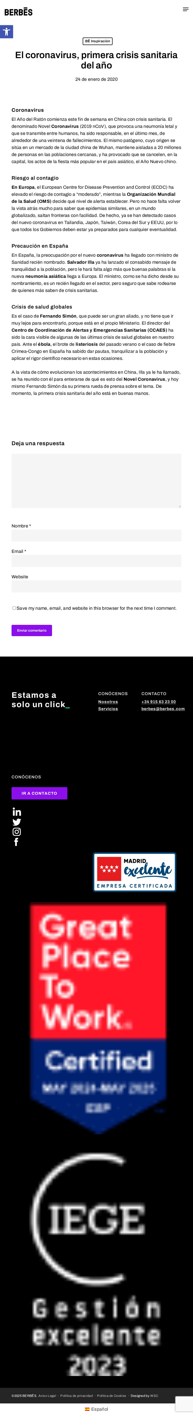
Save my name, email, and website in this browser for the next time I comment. (97, 608)
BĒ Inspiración (97, 41)
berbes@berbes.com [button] (163, 709)
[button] (6, 31)
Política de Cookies (111, 1396)
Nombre (21, 525)
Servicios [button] (108, 709)
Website (20, 576)
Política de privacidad (76, 1396)
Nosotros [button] (108, 702)
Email (19, 551)
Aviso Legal (47, 1396)
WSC (154, 1396)
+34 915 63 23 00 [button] (158, 702)
